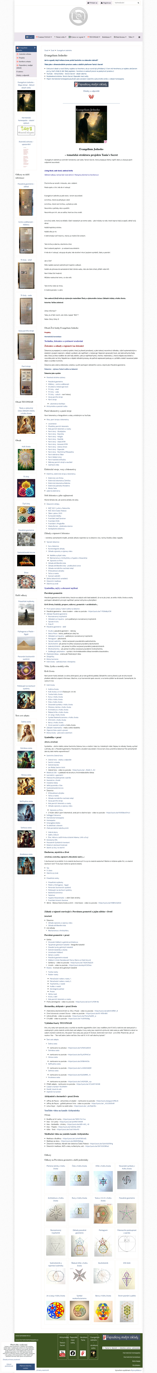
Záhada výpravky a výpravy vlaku (60, 551)
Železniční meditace (54, 581)
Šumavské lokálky (54, 516)
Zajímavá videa (53, 464)
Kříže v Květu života (55, 699)
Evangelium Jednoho (21, 49)
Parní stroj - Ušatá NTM (56, 441)
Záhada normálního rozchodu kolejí (61, 568)
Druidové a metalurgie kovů (58, 386)
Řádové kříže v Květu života (58, 712)
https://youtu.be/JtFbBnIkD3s (78, 1061)
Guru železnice (53, 546)
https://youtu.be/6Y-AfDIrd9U (97, 1013)
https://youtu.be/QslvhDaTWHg (101, 1143)
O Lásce (49, 870)
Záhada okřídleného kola (57, 563)
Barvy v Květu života (55, 722)
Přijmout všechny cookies (25, 1366)
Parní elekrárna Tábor (56, 454)
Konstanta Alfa (52, 840)
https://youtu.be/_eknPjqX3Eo (85, 1106)
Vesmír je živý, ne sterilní (56, 847)
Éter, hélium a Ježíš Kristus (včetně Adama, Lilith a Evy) (68, 837)
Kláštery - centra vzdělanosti (58, 384)
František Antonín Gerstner (58, 900)
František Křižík (53, 521)
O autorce (19, 71)
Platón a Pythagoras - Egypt (58, 885)
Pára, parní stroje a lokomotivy (58, 419)
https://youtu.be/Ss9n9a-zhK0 (69, 1127)
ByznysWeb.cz (136, 1370)
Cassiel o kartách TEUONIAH (57, 1086)
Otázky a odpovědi (91, 90)
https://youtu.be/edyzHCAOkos (80, 965)
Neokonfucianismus (55, 892)
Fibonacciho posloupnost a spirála (59, 777)
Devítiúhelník (53, 643)
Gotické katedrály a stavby (57, 949)
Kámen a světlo (53, 955)
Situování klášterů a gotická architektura (63, 942)
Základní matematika (54, 727)
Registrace (107, 2)
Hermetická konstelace (52, 336)
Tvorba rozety (53, 972)
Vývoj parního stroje (55, 397)
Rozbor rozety (53, 974)
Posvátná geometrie (55, 381)
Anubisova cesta (54, 1077)
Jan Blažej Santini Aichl (56, 767)
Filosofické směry (53, 878)
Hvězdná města (52, 782)
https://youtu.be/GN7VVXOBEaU (97, 1146)
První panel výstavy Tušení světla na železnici (63, 608)
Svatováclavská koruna (55, 788)
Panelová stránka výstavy (56, 377)
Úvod (30, 37)
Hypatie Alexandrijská (56, 897)
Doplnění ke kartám (54, 1091)
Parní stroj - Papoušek (56, 449)
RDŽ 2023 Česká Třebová (57, 510)
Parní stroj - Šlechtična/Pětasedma (61, 452)
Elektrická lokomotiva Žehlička (59, 480)
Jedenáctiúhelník (54, 646)
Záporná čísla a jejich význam (57, 730)
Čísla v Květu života (55, 702)
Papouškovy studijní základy (24, 66)
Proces (52, 991)
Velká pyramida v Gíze (54, 785)
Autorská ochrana (25, 54)
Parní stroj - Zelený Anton (57, 446)
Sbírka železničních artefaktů (57, 578)
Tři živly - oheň (53, 389)
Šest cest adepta (53, 1039)
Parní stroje (52, 399)
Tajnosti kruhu (53, 621)
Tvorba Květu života (55, 694)
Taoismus (51, 895)
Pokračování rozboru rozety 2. (60, 981)
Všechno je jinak (52, 583)
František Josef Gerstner (57, 518)
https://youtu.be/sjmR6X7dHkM (71, 1121)
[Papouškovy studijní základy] (91, 86)
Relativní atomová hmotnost (57, 845)
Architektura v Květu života (58, 709)
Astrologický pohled (57, 989)
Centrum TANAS (44, 37)
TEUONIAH (93, 37)
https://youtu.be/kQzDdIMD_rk (79, 1074)
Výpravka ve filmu (56, 560)
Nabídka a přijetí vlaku (58, 555)
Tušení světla (60, 37)
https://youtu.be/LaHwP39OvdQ (75, 1138)
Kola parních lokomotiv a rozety (59, 429)
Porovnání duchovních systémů (59, 887)
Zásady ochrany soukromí (39, 1370)
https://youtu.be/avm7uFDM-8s (87, 1001)
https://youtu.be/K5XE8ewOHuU (118, 812)
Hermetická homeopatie (55, 817)
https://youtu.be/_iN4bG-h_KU (84, 770)
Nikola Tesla (52, 488)
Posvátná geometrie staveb (58, 957)
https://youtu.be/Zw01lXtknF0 (68, 1129)
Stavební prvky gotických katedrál (60, 947)
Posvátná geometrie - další (56, 626)
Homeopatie (51, 820)
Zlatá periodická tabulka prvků (58, 828)
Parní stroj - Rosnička (56, 434)
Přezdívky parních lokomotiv (58, 426)
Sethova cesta (53, 1070)
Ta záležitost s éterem (54, 825)
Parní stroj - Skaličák (55, 439)
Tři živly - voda (53, 392)
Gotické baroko (53, 765)
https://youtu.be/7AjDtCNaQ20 (82, 962)
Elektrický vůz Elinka (55, 478)
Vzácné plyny (53, 832)
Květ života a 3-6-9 (55, 691)
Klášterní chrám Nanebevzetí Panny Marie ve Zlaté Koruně (69, 960)
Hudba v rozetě (55, 986)
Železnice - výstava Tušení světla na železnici (61, 369)
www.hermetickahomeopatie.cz (26, 1339)
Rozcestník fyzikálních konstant (58, 842)
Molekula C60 (51, 772)
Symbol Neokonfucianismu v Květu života (63, 717)
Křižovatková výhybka (56, 570)
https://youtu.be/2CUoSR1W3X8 (88, 1084)
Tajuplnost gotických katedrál (58, 944)
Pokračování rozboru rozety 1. (60, 978)
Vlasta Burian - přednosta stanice (60, 526)
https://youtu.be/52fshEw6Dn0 (79, 1048)
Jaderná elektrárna (53, 491)
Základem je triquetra (56, 619)
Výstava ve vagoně (77, 37)
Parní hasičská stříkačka (57, 459)
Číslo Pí (50, 624)
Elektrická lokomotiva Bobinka (59, 483)
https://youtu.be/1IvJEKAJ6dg (79, 1018)
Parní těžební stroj (55, 457)
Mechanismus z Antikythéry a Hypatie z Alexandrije (68, 558)
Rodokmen (106, 37)
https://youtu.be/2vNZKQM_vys (79, 1081)
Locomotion (52, 423)
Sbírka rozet (52, 994)
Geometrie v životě (53, 780)
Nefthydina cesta (54, 1064)
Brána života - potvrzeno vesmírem (59, 732)
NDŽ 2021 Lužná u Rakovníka (59, 508)
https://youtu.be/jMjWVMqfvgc (72, 1141)
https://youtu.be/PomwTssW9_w (84, 1016)
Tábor (131, 37)
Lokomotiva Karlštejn (57, 403)
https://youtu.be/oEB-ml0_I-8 (78, 1124)
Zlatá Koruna (120, 37)
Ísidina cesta (52, 1043)
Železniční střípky (53, 504)
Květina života (53, 689)
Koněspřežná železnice (56, 528)
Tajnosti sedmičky (54, 641)
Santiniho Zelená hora (55, 755)
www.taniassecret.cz (22, 1335)
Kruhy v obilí (52, 996)
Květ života (51, 685)
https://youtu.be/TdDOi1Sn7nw (74, 1119)
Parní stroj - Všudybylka (57, 431)
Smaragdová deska (53, 823)
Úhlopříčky (50, 656)
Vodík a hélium (53, 834)
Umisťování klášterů (55, 952)
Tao (48, 868)
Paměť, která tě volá (54, 1089)
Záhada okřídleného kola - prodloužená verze (64, 565)
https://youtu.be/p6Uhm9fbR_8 (106, 1011)
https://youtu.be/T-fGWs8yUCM (99, 611)
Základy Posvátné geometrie (57, 614)
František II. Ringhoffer (56, 523)
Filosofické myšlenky (55, 882)
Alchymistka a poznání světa (57, 406)
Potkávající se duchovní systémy (60, 890)
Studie (50, 631)
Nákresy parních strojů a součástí (60, 462)
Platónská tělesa (53, 654)
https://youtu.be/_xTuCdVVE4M (103, 1103)
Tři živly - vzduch (54, 394)
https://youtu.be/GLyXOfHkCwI (79, 1054)
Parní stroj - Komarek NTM (58, 444)
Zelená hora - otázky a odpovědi (59, 759)
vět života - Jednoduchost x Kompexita (61, 661)
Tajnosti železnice (53, 542)
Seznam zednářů (54, 576)
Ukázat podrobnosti (9, 1365)
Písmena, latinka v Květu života (59, 707)
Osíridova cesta (53, 1050)
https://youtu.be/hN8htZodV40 (110, 903)
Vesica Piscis (52, 633)
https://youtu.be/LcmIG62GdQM (79, 1068)
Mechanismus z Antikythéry (58, 930)
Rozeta (49, 967)
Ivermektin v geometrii (55, 775)
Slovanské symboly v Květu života (60, 704)
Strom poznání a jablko (56, 725)
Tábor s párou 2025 (55, 513)
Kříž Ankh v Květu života (57, 720)
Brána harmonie (52, 659)
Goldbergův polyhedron (56, 651)
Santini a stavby (54, 762)
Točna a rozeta (53, 573)
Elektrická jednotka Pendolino (59, 485)
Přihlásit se (93, 2)
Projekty (22, 58)
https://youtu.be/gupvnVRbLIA (107, 1101)
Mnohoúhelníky (53, 649)
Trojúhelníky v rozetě (57, 983)
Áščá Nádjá (136, 1361)
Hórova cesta (53, 1057)
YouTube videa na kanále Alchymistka (62, 1110)
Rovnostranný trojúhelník (57, 616)
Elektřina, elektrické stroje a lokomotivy (61, 474)
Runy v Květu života (55, 697)
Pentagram (52, 638)
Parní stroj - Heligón (55, 436)
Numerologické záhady (56, 548)
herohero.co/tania (25, 61)
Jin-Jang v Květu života (56, 714)
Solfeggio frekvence (54, 815)
